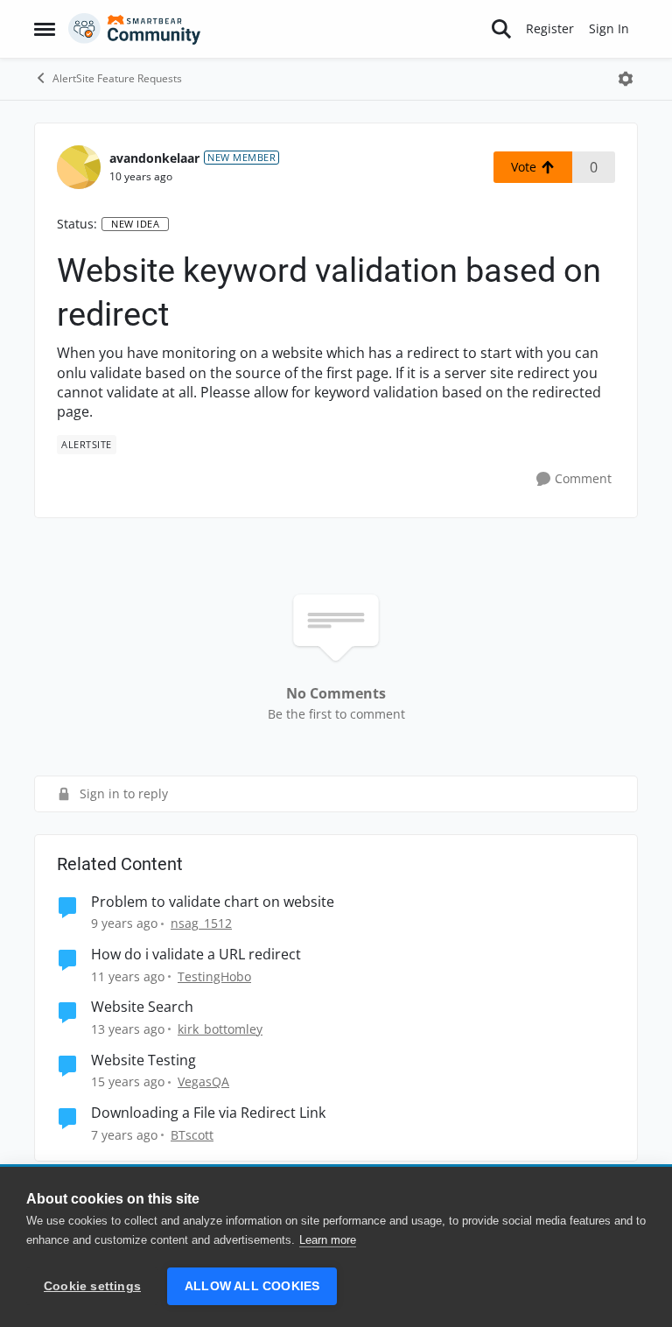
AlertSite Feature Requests (117, 78)
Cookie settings (92, 1286)
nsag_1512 (201, 923)
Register (550, 28)
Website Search (142, 1007)
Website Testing (143, 1060)
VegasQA (203, 1081)
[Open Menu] (625, 79)
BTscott (192, 1135)
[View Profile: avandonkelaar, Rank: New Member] (79, 167)
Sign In (609, 28)
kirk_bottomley (220, 1029)
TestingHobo (214, 976)
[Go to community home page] (134, 29)
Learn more (327, 1239)
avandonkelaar (154, 158)
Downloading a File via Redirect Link (208, 1113)
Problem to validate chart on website (212, 902)
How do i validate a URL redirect (196, 954)
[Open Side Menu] (44, 29)
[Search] (501, 28)
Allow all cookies (252, 1286)
